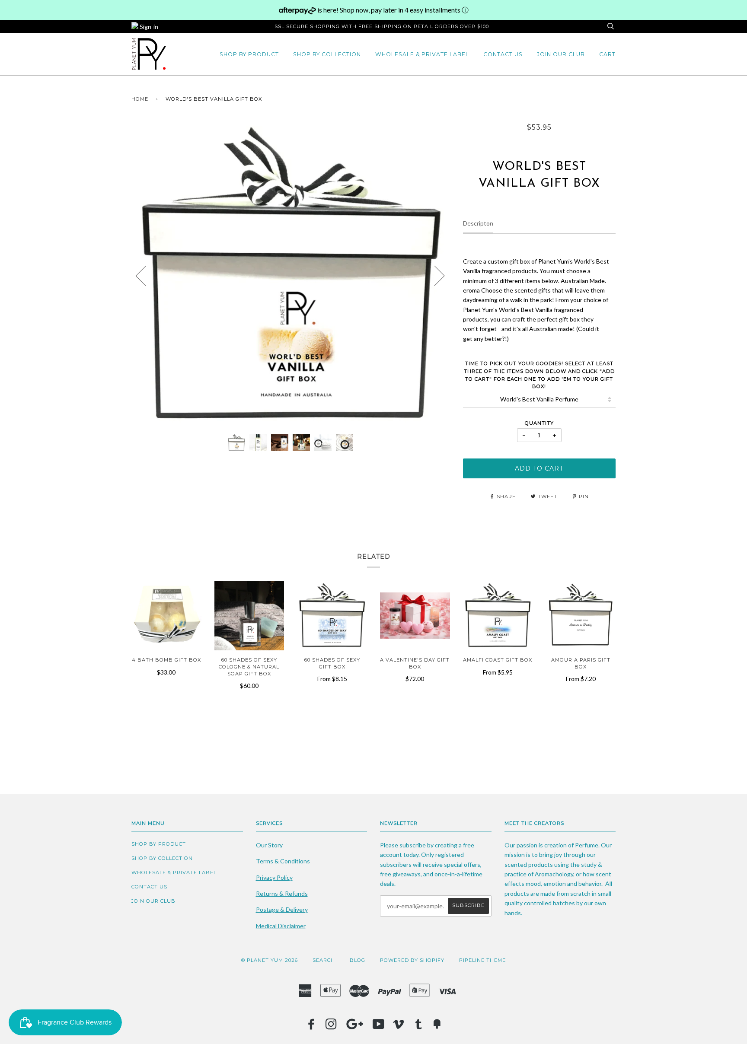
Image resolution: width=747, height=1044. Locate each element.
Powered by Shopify (412, 960)
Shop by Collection (327, 54)
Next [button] (434, 275)
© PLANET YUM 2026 (269, 960)
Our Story (269, 845)
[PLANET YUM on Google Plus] (354, 1027)
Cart (607, 54)
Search (324, 960)
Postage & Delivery (282, 909)
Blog (357, 960)
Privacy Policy (274, 877)
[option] (290, 275)
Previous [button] (146, 275)
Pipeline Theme (482, 960)
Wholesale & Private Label (422, 54)
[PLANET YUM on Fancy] (437, 1027)
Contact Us (503, 54)
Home (139, 99)
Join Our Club (561, 54)
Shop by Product (249, 54)
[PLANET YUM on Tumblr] (419, 1027)
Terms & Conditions (283, 861)
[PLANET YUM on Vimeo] (399, 1027)
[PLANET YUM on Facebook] (311, 1027)
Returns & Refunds (282, 893)
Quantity (539, 423)
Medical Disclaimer (281, 925)
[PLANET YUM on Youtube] (379, 1027)
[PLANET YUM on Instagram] (331, 1027)
